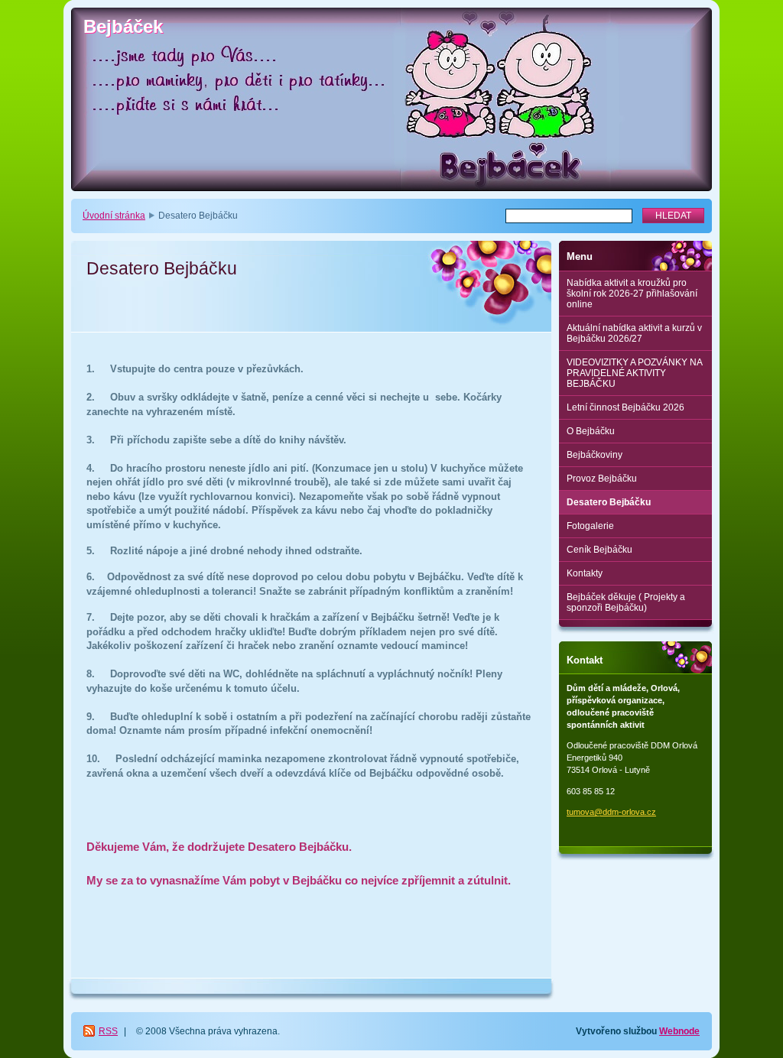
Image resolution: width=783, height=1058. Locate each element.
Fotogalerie (590, 526)
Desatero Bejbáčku (609, 502)
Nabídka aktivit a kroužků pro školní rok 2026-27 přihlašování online (632, 293)
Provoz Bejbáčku (602, 478)
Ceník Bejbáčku (599, 549)
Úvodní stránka (114, 215)
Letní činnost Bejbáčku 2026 (625, 407)
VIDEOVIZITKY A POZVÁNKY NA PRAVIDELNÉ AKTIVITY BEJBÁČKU (635, 373)
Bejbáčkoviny (594, 454)
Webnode (679, 1031)
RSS (108, 1031)
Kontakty (585, 573)
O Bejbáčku (591, 431)
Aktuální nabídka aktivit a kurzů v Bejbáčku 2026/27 (634, 333)
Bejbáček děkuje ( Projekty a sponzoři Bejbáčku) (626, 602)
